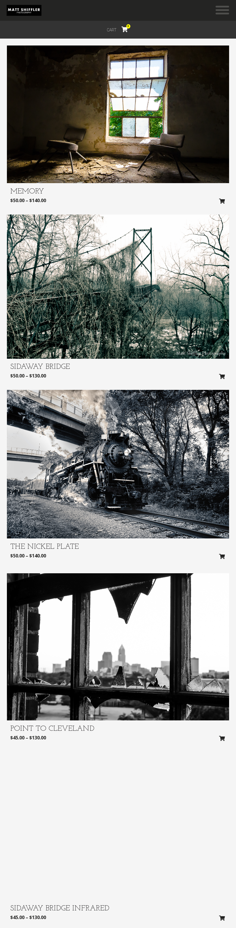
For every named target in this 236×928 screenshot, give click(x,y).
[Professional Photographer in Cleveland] (24, 10)
